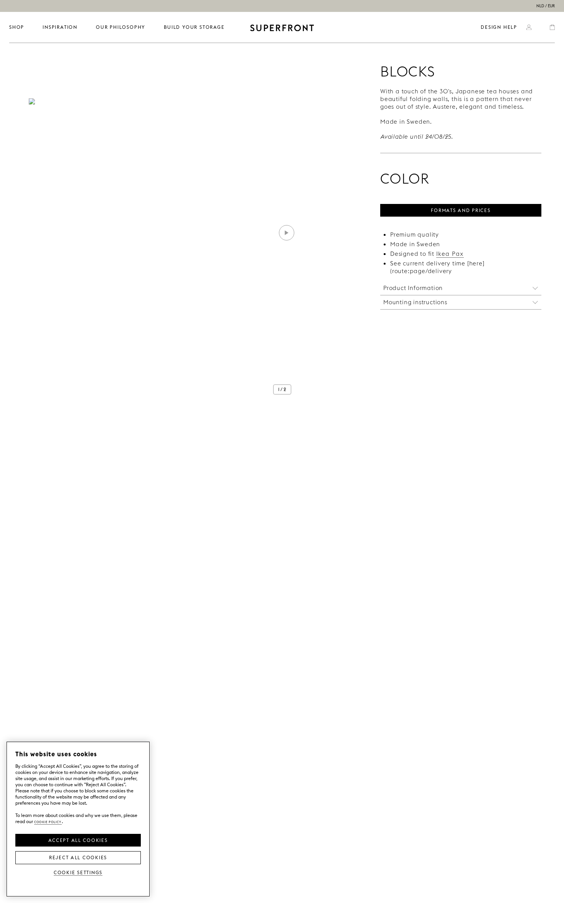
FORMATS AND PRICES (460, 209)
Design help (499, 27)
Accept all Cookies (77, 839)
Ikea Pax (450, 253)
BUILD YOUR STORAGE (194, 27)
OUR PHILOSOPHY (120, 27)
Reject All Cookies (78, 857)
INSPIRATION (60, 27)
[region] (78, 819)
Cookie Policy (48, 821)
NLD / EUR (545, 5)
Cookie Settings (78, 872)
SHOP (16, 27)
